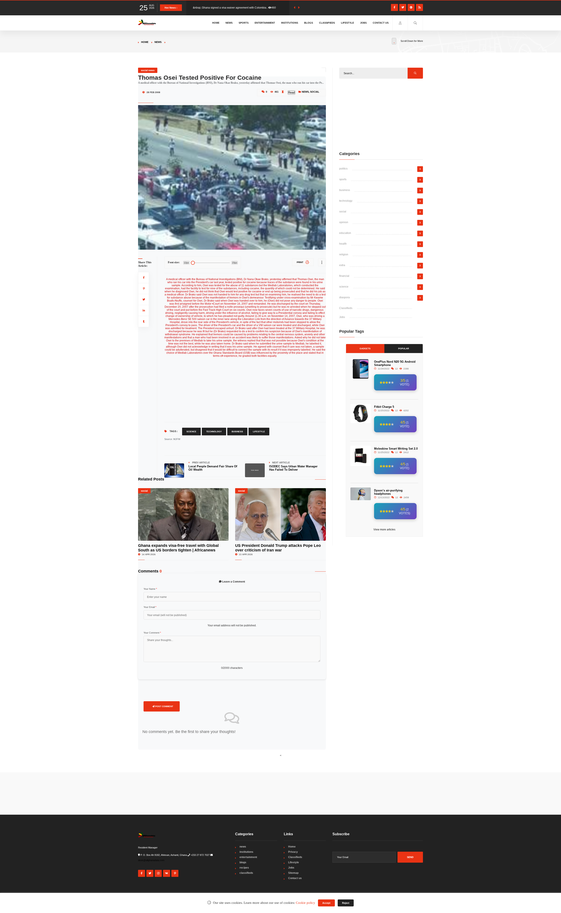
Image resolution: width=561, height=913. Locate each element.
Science (191, 431)
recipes (244, 867)
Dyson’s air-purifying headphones (388, 492)
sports (342, 179)
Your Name (150, 589)
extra (342, 265)
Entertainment (265, 22)
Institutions (289, 22)
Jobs (363, 22)
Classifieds (327, 22)
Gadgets (365, 348)
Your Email (150, 607)
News (229, 22)
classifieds (246, 872)
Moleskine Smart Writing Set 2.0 (396, 448)
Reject (345, 903)
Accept (326, 903)
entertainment (248, 857)
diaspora (344, 297)
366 (277, 7)
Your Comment (152, 632)
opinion (343, 222)
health (343, 243)
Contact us (381, 22)
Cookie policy (305, 902)
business (344, 190)
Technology (214, 431)
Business (237, 431)
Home (215, 22)
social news (147, 70)
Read (291, 92)
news (158, 42)
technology (345, 200)
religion (343, 254)
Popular (403, 348)
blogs (243, 862)
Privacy (293, 851)
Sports (244, 22)
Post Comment (163, 706)
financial (344, 275)
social (314, 91)
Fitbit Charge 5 (384, 406)
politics (343, 168)
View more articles (384, 529)
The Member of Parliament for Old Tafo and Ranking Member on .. (232, 7)
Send (410, 857)
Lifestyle (347, 22)
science (343, 286)
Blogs (308, 22)
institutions (246, 851)
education (345, 233)
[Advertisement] (245, 388)
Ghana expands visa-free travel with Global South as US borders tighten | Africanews (178, 547)
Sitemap (293, 872)
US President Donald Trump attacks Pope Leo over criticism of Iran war (278, 547)
